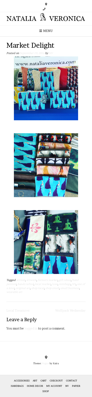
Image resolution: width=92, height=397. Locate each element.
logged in (30, 328)
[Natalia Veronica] (46, 19)
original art (23, 288)
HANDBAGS (17, 385)
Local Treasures (18, 310)
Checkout (56, 380)
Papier (76, 385)
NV (51, 53)
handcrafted (26, 284)
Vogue (45, 363)
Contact (71, 380)
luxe (55, 284)
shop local (37, 288)
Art (35, 380)
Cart (43, 380)
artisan (20, 280)
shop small (52, 288)
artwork (31, 280)
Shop (45, 391)
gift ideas (65, 280)
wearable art (14, 292)
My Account (54, 385)
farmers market (48, 280)
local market (43, 284)
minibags (65, 284)
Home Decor (35, 385)
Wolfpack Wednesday (70, 310)
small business (69, 288)
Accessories (22, 380)
